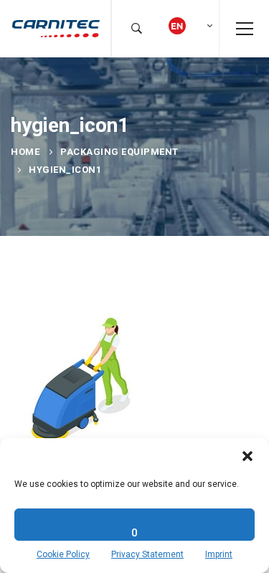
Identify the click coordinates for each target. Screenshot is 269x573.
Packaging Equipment (119, 151)
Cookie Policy (63, 554)
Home (25, 151)
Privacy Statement (147, 554)
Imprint (218, 554)
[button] (247, 456)
